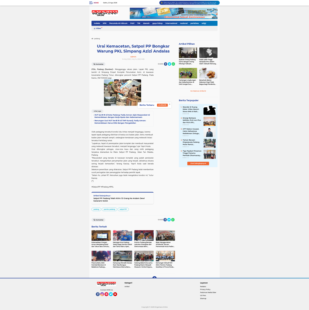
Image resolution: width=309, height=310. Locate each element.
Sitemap (203, 298)
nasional (184, 23)
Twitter (112, 297)
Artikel (127, 286)
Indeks (97, 23)
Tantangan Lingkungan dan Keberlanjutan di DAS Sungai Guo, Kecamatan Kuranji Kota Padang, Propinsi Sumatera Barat (188, 82)
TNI (138, 23)
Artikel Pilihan (187, 44)
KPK (104, 23)
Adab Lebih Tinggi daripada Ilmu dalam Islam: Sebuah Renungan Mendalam (208, 62)
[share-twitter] (169, 64)
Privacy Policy (205, 289)
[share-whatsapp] (173, 64)
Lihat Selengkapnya (197, 163)
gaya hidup (157, 23)
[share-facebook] (165, 64)
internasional (171, 23)
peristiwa (194, 23)
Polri (132, 23)
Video (98, 28)
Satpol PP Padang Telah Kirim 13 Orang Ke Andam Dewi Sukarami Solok (119, 199)
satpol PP (123, 209)
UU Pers (203, 295)
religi (204, 23)
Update (163, 105)
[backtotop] (154, 278)
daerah (146, 23)
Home (96, 3)
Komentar (99, 64)
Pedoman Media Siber (208, 292)
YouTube (116, 297)
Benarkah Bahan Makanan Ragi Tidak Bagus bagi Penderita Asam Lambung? (207, 82)
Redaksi (203, 286)
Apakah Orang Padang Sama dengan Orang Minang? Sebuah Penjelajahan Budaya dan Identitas (187, 62)
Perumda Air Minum (118, 23)
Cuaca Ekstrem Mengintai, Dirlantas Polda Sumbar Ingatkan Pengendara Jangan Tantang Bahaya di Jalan (191, 3)
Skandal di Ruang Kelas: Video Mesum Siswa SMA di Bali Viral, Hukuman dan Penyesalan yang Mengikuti (191, 109)
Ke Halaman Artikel (197, 91)
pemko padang (109, 209)
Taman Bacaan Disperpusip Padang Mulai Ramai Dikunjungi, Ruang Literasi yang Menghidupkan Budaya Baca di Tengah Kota (191, 142)
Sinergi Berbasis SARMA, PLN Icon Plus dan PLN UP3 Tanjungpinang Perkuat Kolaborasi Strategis (192, 120)
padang (96, 209)
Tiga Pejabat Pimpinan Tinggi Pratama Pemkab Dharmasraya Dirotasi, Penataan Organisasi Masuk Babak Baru (192, 153)
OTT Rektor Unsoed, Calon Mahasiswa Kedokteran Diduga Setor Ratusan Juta (191, 131)
